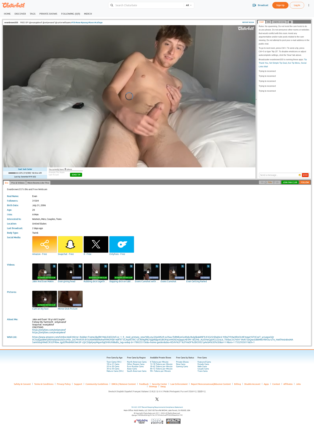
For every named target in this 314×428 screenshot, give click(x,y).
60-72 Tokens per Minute (161, 369)
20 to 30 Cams (113, 366)
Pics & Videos (18, 182)
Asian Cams (132, 369)
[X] (157, 400)
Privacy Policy (64, 384)
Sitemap (153, 386)
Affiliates (288, 384)
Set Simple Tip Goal (278, 63)
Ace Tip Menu (294, 63)
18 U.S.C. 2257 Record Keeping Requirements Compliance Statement (157, 407)
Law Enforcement (179, 384)
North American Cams (137, 362)
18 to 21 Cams (113, 364)
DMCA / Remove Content (124, 384)
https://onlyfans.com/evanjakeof (49, 332)
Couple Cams (203, 369)
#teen (91, 22)
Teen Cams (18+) (114, 362)
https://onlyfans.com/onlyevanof (49, 330)
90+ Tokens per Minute (160, 371)
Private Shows (182, 362)
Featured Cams (204, 362)
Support (78, 384)
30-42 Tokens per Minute (161, 366)
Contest (276, 384)
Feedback (143, 384)
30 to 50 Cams (113, 369)
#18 (73, 22)
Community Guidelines (97, 384)
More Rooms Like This (38, 182)
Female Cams (203, 364)
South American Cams (136, 371)
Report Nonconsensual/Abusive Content (211, 384)
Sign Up (280, 5)
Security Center (159, 384)
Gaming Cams (182, 366)
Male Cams (202, 366)
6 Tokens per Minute (159, 362)
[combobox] (146, 5)
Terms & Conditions (43, 384)
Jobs (298, 384)
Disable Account (252, 384)
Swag (163, 386)
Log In (297, 5)
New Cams (180, 364)
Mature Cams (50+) (115, 371)
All (187, 5)
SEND (305, 175)
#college (98, 22)
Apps (266, 384)
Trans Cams (203, 371)
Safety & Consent (22, 384)
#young (84, 22)
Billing (237, 384)
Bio (6, 182)
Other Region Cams (135, 364)
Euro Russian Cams (135, 366)
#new (77, 22)
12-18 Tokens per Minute (161, 364)
